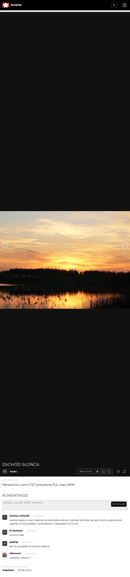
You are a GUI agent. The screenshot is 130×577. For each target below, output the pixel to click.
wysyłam (118, 504)
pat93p (14, 542)
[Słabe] (110, 471)
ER (4, 532)
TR (4, 471)
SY (4, 517)
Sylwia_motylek (19, 515)
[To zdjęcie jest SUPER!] (97, 471)
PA (4, 543)
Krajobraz (8, 570)
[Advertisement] (65, 34)
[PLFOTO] (12, 5)
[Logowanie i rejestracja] (125, 5)
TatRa (13, 471)
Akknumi (15, 553)
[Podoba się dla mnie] (103, 471)
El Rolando (16, 530)
